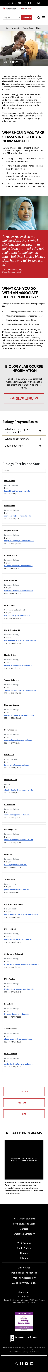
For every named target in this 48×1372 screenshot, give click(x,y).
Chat (24, 1114)
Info (29, 3)
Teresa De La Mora (12, 680)
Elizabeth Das (10, 655)
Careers (24, 1228)
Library (24, 1258)
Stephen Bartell (11, 530)
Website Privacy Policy (24, 1282)
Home (8, 28)
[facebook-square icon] (21, 1364)
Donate (24, 1253)
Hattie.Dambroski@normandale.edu (20, 640)
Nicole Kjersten (10, 829)
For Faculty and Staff (24, 1223)
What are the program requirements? (17, 431)
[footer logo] (23, 1338)
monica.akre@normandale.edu (17, 516)
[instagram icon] (16, 1364)
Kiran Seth (8, 1004)
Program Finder (28, 28)
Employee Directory (24, 1233)
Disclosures (24, 1267)
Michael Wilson (10, 1053)
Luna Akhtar (9, 480)
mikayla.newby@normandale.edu (18, 939)
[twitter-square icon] (26, 1364)
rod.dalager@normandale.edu (17, 615)
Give (38, 3)
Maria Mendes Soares (13, 904)
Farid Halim (9, 755)
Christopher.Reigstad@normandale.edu (21, 964)
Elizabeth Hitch (10, 779)
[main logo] (17, 8)
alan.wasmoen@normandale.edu (18, 1039)
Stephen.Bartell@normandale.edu (19, 541)
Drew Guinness (10, 730)
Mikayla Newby (11, 929)
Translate (26, 17)
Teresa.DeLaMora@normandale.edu (20, 690)
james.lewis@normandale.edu (17, 889)
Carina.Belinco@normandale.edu (18, 565)
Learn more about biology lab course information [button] (24, 399)
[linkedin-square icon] (31, 1364)
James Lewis (9, 879)
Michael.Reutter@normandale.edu (19, 989)
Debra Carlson (10, 580)
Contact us (24, 1292)
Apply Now (24, 1091)
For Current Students (24, 1218)
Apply (11, 3)
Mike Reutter (10, 979)
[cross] (43, 17)
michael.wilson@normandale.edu (18, 1064)
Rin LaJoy (8, 854)
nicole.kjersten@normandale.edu (18, 839)
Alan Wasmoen (10, 1029)
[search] (38, 17)
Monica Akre (9, 505)
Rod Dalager (9, 605)
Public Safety (24, 1248)
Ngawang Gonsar (11, 705)
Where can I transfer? (17, 438)
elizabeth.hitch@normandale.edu (18, 790)
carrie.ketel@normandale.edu (17, 815)
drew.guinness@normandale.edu (18, 740)
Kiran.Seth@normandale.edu (16, 1014)
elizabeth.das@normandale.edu (18, 665)
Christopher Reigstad (13, 954)
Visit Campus (24, 1102)
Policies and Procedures (24, 1272)
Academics (16, 28)
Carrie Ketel (9, 804)
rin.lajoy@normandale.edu (15, 864)
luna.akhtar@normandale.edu (17, 491)
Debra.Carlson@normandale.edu (18, 590)
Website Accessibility (24, 1277)
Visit (20, 3)
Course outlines (14, 445)
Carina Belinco (10, 555)
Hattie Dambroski (12, 630)
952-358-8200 (24, 1296)
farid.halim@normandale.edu (16, 765)
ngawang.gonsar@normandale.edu (19, 715)
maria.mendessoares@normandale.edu (21, 914)
